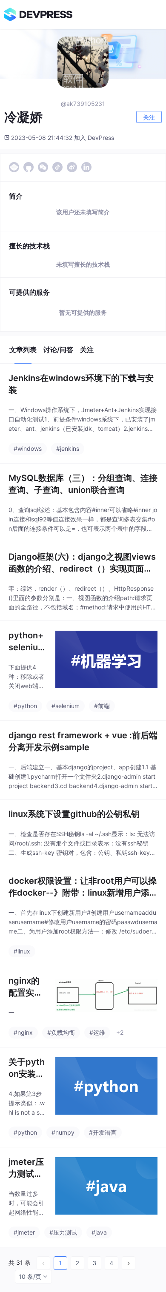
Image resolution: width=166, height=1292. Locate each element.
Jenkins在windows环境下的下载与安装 (81, 384)
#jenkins (67, 448)
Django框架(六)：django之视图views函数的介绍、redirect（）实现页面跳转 (82, 563)
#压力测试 (63, 1232)
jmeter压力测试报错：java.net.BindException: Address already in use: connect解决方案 (27, 1168)
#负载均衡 (61, 1032)
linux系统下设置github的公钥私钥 (74, 814)
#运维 (97, 1032)
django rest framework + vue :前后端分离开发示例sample (83, 741)
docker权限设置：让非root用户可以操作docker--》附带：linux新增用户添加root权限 (83, 887)
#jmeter (24, 1232)
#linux (22, 951)
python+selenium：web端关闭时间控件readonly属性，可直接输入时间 (27, 641)
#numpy (63, 1132)
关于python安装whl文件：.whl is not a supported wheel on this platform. (28, 1068)
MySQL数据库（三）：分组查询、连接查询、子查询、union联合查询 (83, 484)
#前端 (102, 705)
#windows (28, 448)
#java (99, 1232)
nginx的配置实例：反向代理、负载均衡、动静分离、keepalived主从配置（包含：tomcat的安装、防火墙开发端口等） (27, 987)
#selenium (66, 705)
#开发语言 (103, 1132)
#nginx (23, 1032)
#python (25, 705)
